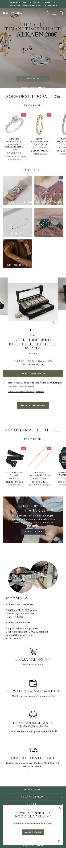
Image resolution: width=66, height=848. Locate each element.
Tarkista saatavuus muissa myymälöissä (26, 392)
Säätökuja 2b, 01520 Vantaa (21, 610)
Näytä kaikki (33, 105)
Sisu (33, 335)
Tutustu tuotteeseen (33, 405)
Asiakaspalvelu (32, 797)
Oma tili (32, 804)
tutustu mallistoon (32, 79)
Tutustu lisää (33, 532)
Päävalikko (32, 790)
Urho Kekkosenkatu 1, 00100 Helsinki (27, 631)
